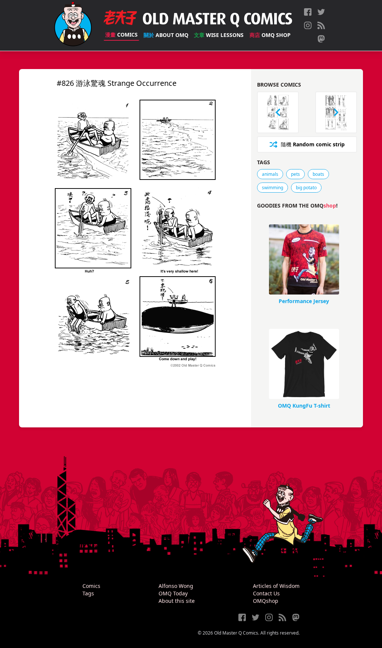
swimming (272, 187)
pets (295, 174)
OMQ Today (173, 593)
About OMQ (166, 34)
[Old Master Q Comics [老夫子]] (73, 25)
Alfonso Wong (176, 585)
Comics (121, 34)
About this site (177, 600)
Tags (88, 593)
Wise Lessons (219, 34)
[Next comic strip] (336, 112)
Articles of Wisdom (276, 585)
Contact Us (266, 593)
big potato (306, 187)
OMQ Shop (270, 34)
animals (270, 174)
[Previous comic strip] (278, 112)
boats (318, 174)
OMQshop (265, 600)
